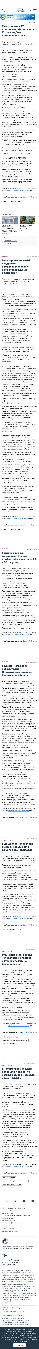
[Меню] (35, 10)
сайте (17, 628)
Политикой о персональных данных (14, 1339)
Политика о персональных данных (13, 1311)
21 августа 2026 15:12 (31, 838)
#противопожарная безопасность (15, 1040)
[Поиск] (3, 10)
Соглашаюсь (19, 1345)
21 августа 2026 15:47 (31, 549)
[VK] (6, 1201)
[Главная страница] (20, 10)
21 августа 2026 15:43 (31, 662)
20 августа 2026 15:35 (30, 1063)
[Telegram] (15, 1201)
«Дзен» (25, 197)
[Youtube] (32, 1201)
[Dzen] (24, 1201)
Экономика (5, 22)
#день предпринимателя (12, 201)
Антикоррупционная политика (12, 1315)
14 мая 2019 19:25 (32, 22)
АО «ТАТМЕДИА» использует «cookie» (13, 1318)
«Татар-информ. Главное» (18, 190)
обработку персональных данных (24, 1337)
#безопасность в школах (12, 1037)
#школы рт (23, 929)
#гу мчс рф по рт (9, 929)
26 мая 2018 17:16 (32, 256)
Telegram (33, 197)
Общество (5, 548)
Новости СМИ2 (10, 241)
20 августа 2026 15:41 (30, 949)
